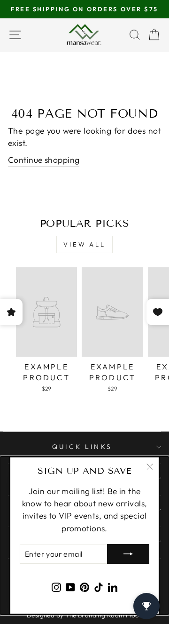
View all (84, 244)
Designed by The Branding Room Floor (84, 615)
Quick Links (82, 446)
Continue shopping (43, 160)
